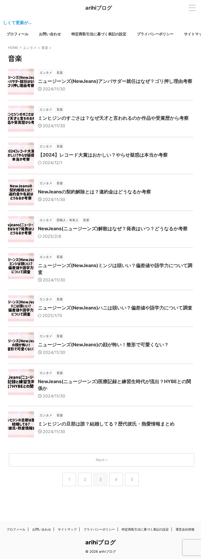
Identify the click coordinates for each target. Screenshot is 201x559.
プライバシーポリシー (155, 34)
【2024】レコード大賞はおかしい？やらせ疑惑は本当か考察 (103, 155)
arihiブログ (98, 8)
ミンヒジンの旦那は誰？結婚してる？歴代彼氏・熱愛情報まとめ (106, 424)
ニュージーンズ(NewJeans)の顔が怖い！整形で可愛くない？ (103, 344)
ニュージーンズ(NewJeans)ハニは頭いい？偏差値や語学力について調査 (115, 307)
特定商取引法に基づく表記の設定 (98, 34)
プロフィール (18, 34)
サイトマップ (67, 529)
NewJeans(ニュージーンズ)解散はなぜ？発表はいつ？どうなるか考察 (113, 228)
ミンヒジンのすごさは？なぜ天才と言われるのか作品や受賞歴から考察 (113, 118)
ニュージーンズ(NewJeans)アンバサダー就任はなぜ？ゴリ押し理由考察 (115, 81)
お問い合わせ (50, 34)
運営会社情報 (185, 529)
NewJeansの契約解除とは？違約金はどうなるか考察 (94, 191)
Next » (102, 459)
